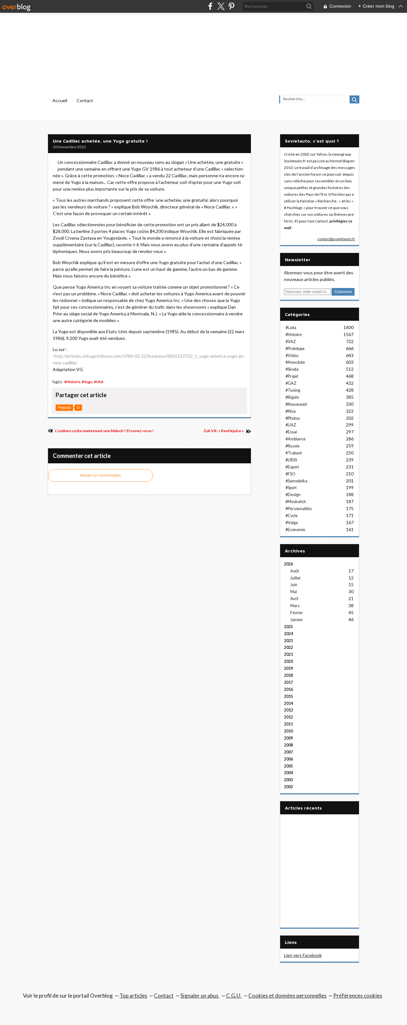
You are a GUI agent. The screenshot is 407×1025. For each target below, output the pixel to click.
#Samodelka (296, 481)
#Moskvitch (296, 501)
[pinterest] (231, 6)
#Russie (293, 446)
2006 (288, 759)
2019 (288, 668)
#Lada (291, 327)
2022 (288, 647)
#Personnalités (299, 508)
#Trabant (294, 453)
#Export (292, 467)
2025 (288, 626)
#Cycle (292, 515)
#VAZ (291, 341)
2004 (288, 772)
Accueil (59, 100)
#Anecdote (295, 362)
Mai (293, 591)
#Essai (291, 432)
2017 (288, 682)
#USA (98, 382)
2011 (288, 724)
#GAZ (291, 383)
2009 (288, 738)
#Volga (292, 522)
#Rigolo (292, 397)
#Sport (291, 487)
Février (296, 612)
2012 (288, 717)
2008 (288, 745)
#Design (293, 494)
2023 (288, 640)
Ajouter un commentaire (100, 475)
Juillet (295, 578)
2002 (288, 786)
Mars (295, 605)
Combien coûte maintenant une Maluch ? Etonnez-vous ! (104, 430)
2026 (288, 564)
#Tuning (293, 390)
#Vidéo (292, 355)
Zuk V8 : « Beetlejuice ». (224, 430)
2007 (288, 752)
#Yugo (87, 382)
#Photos (293, 418)
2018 (288, 675)
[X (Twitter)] (221, 6)
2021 (288, 654)
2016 (288, 689)
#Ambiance (296, 439)
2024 (288, 633)
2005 (288, 766)
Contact (85, 100)
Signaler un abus (199, 995)
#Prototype (295, 348)
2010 (288, 731)
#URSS (291, 460)
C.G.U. (234, 995)
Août (294, 571)
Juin (293, 584)
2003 (288, 779)
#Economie (295, 529)
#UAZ (291, 425)
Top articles (133, 995)
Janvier (296, 619)
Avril (294, 598)
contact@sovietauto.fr (336, 238)
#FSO (290, 474)
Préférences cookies (357, 995)
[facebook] (210, 6)
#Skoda (292, 369)
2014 (288, 703)
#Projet (292, 376)
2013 (288, 710)
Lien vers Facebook (303, 955)
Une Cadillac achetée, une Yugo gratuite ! (100, 141)
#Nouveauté (296, 404)
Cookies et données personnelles (287, 995)
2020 (288, 661)
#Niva (291, 411)
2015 (288, 696)
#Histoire (72, 382)
